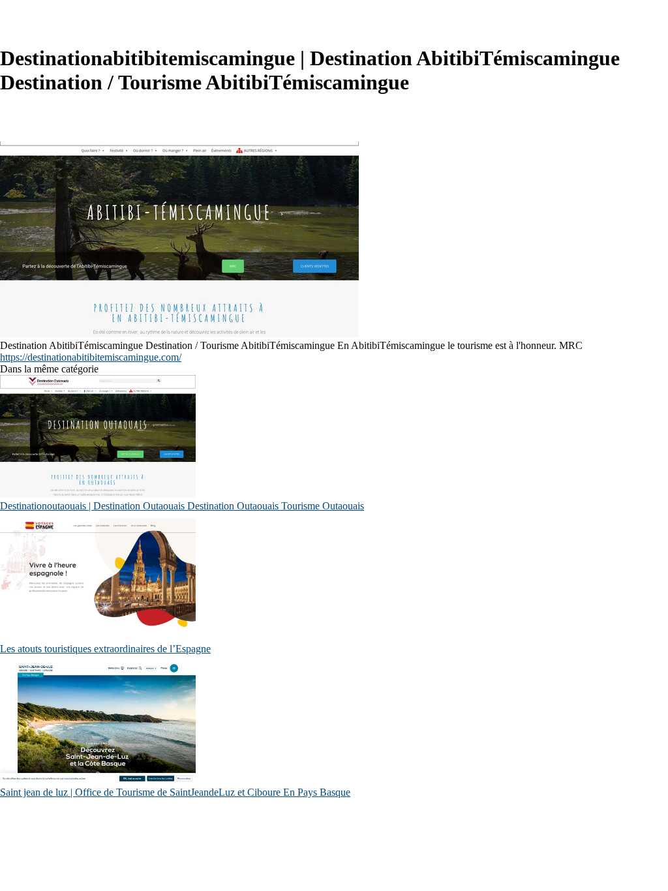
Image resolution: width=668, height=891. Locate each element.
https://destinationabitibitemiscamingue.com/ (90, 357)
